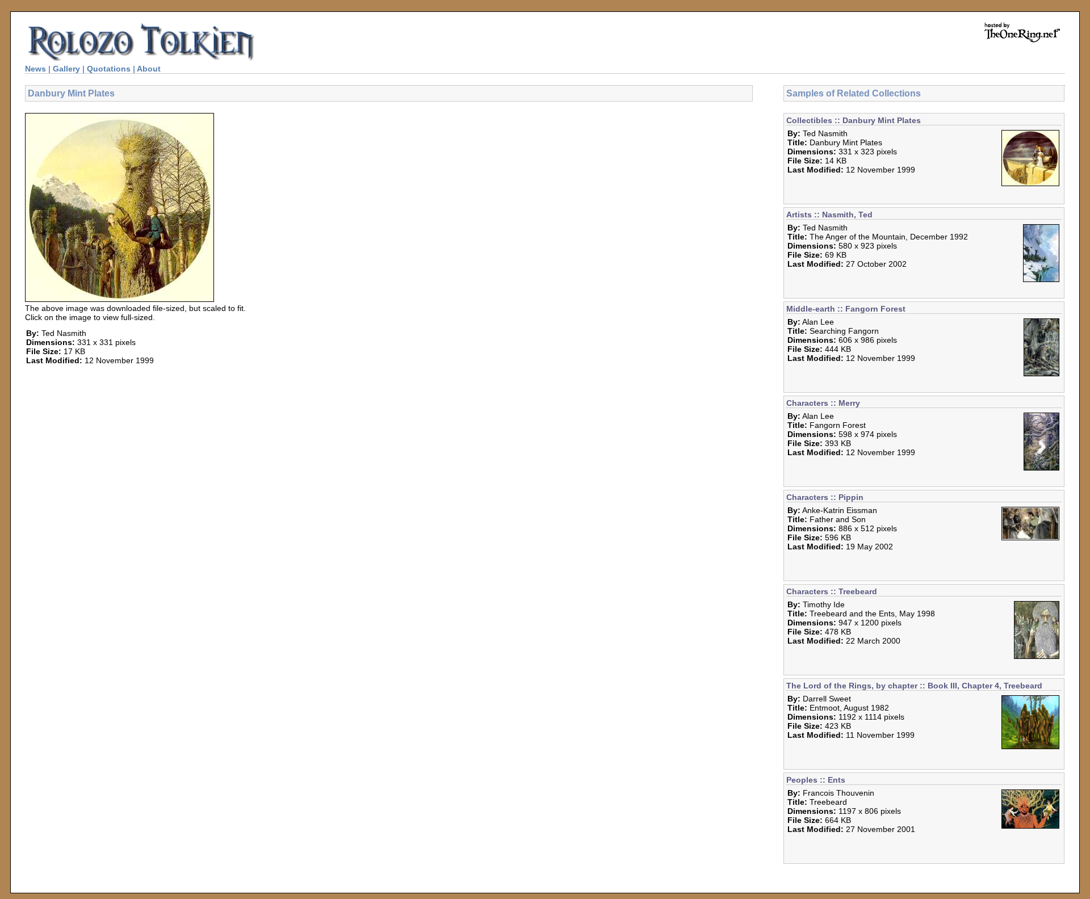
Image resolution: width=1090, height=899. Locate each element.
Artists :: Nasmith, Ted (829, 214)
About (149, 68)
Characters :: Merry (823, 403)
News (35, 68)
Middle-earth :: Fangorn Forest (845, 308)
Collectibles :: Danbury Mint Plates (853, 120)
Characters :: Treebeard (831, 591)
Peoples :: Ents (815, 779)
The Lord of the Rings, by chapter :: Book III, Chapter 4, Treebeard (914, 685)
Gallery (66, 68)
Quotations (109, 68)
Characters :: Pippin (824, 497)
